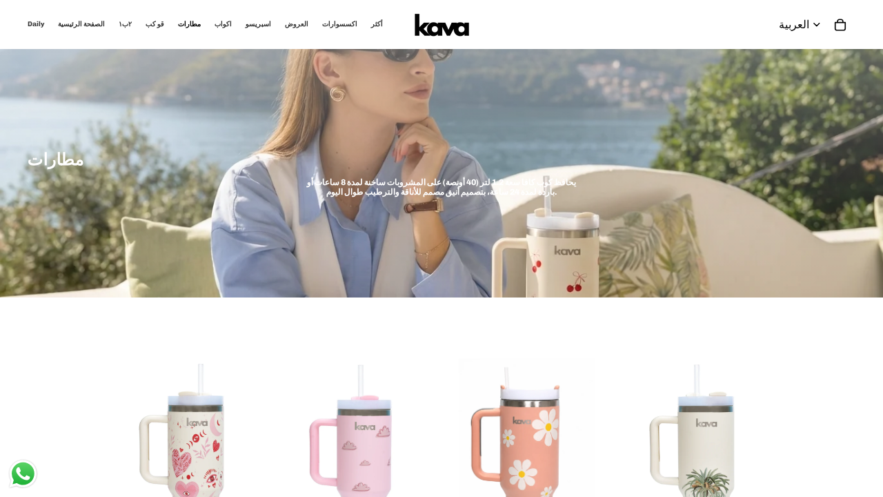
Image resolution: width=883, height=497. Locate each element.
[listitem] (377, 24)
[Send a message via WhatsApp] (23, 474)
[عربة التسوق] (840, 25)
